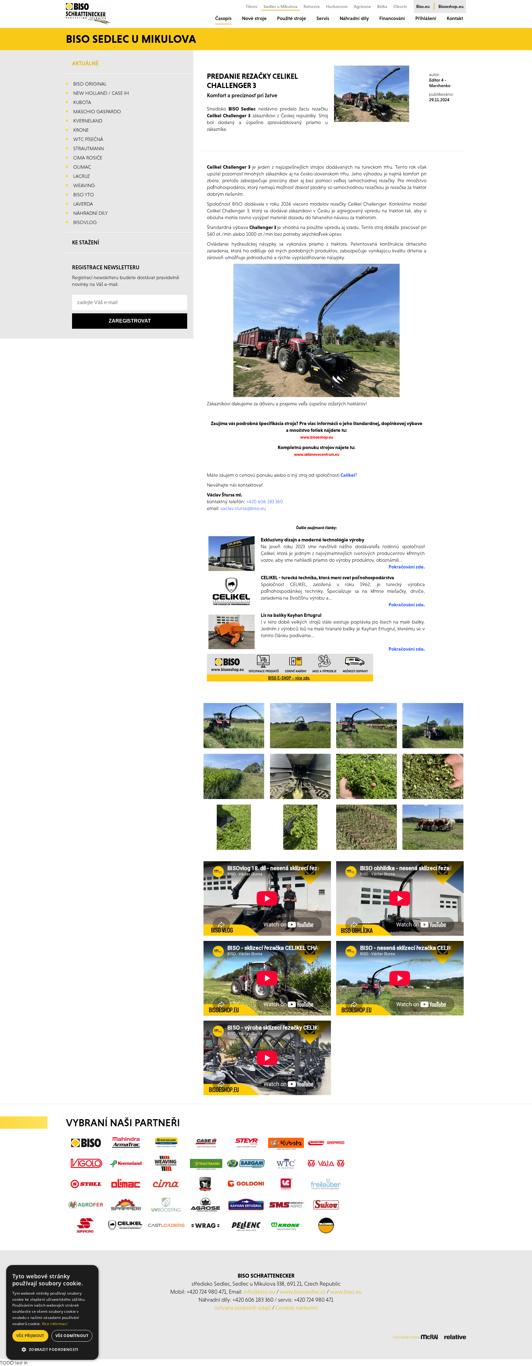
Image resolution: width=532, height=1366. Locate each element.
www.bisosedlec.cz (302, 1291)
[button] (52, 1350)
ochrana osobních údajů (242, 1307)
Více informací (54, 1323)
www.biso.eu (346, 1291)
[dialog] (52, 1312)
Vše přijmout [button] (30, 1335)
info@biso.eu (259, 1291)
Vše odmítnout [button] (71, 1335)
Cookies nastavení (297, 1307)
